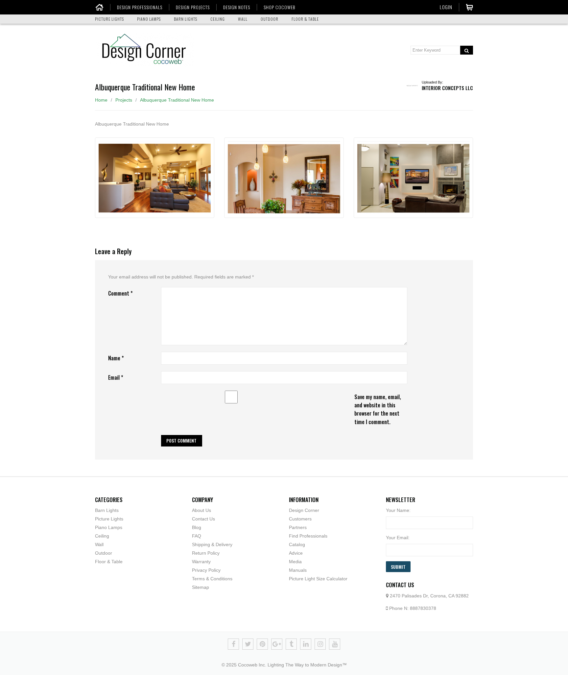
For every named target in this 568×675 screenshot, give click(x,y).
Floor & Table (109, 561)
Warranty (201, 561)
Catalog (297, 544)
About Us (201, 510)
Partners (298, 527)
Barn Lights (107, 510)
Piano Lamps (108, 527)
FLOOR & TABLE (305, 19)
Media (295, 561)
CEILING (217, 19)
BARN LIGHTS (185, 19)
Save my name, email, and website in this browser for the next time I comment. (377, 409)
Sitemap (200, 587)
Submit (398, 566)
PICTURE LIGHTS (109, 19)
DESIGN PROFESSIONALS (139, 7)
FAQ (196, 536)
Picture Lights (109, 518)
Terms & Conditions (212, 578)
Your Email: (398, 537)
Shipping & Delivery (212, 544)
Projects (123, 100)
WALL (243, 19)
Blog (196, 527)
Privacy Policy (206, 570)
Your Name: (398, 510)
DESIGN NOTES (236, 7)
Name (116, 358)
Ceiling (102, 536)
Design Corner (304, 510)
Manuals (298, 570)
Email (115, 377)
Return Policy (206, 553)
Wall (99, 544)
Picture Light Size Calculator (318, 578)
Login (446, 7)
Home (101, 100)
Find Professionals (308, 536)
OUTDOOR (269, 19)
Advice (296, 553)
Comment (120, 293)
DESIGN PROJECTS (193, 7)
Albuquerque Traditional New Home (177, 100)
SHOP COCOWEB (279, 7)
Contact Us (203, 518)
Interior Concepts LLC (447, 87)
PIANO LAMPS (149, 19)
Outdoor (103, 553)
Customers (300, 518)
